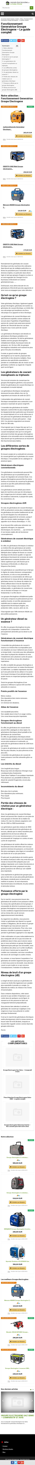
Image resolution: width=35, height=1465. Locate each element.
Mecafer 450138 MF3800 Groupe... (17, 1332)
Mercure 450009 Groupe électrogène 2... (16, 206)
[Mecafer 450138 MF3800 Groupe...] (17, 1325)
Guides (17, 19)
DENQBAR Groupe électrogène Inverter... (17, 1229)
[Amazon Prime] (29, 211)
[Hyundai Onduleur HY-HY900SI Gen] (17, 1252)
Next (32, 1400)
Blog (21, 19)
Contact (5, 1446)
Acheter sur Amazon (24, 136)
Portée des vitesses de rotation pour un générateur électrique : (10, 79)
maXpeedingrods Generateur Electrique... (13, 128)
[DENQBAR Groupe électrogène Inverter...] (17, 1219)
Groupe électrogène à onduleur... (17, 1157)
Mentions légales (8, 1449)
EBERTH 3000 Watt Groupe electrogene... (13, 168)
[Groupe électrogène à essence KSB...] (17, 1359)
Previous (3, 1400)
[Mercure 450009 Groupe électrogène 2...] (17, 195)
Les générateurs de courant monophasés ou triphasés (9, 63)
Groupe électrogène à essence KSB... (17, 1368)
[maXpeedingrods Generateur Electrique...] (17, 116)
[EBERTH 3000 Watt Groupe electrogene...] (17, 156)
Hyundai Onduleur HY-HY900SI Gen (17, 1261)
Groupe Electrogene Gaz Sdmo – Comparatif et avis (17, 1070)
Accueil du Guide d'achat (7, 19)
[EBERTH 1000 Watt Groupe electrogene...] (17, 234)
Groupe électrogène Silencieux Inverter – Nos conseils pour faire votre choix (17, 1125)
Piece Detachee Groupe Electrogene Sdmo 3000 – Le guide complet (17, 1098)
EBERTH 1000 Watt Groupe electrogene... (13, 246)
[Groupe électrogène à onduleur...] (17, 1149)
